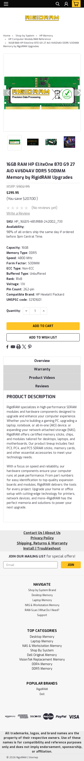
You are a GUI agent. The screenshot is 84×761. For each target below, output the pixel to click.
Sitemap (33, 757)
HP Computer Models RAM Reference (29, 39)
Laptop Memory (42, 600)
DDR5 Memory (42, 669)
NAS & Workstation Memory (42, 605)
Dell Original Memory (42, 655)
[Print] (18, 347)
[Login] (66, 4)
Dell (42, 694)
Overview (42, 360)
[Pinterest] (30, 347)
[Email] (13, 347)
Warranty (42, 369)
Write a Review (18, 213)
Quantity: (13, 311)
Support (42, 615)
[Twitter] (24, 347)
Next (77, 92)
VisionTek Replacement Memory (42, 659)
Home (6, 35)
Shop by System (25, 35)
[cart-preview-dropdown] (75, 3)
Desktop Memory (42, 595)
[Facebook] (7, 347)
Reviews (42, 386)
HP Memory (46, 35)
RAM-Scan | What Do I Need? (42, 610)
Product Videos (42, 377)
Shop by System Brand (42, 590)
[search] (57, 4)
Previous (6, 92)
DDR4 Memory (42, 664)
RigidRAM (42, 689)
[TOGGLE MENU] (6, 4)
